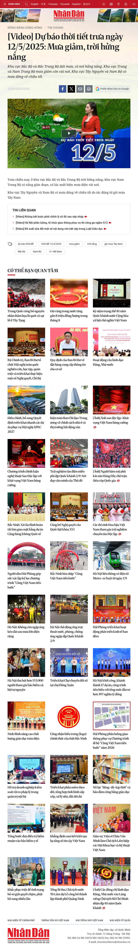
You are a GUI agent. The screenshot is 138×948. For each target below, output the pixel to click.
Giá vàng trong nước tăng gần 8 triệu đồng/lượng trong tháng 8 (69, 315)
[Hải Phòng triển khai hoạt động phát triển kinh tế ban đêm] (111, 609)
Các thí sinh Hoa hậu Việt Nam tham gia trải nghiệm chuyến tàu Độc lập (110, 529)
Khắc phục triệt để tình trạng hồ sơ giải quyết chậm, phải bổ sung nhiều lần (26, 894)
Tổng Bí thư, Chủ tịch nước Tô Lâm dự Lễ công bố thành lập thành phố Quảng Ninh (68, 894)
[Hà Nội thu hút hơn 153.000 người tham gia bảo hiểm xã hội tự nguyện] (26, 662)
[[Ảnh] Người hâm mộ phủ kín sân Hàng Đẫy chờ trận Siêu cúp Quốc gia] (111, 453)
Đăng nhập (134, 4)
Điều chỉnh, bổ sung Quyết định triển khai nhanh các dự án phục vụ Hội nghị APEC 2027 (26, 425)
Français (53, 4)
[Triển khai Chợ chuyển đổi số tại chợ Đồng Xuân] (69, 662)
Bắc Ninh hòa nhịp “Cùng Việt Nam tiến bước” (66, 576)
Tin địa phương (118, 4)
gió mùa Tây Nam (114, 244)
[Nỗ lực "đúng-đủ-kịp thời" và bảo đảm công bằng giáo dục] (111, 769)
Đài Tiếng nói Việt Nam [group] (89, 920)
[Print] (89, 89)
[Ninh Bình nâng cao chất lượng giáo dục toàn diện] (26, 716)
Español (76, 4)
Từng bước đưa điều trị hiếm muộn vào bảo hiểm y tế (26, 838)
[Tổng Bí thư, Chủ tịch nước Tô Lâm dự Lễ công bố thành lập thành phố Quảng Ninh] (69, 871)
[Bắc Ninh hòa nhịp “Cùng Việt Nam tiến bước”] (69, 555)
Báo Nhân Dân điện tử (69, 16)
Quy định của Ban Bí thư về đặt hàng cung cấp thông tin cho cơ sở (68, 364)
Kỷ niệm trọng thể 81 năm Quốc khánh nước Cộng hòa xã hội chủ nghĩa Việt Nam (110, 315)
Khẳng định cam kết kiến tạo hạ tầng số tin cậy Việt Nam (68, 838)
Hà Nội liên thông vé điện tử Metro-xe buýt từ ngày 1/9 (111, 576)
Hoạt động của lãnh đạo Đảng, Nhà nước (108, 362)
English (34, 4)
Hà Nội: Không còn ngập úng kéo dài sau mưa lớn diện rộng (26, 631)
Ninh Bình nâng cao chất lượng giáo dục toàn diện (23, 736)
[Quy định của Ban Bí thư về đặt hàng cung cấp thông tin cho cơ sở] (69, 342)
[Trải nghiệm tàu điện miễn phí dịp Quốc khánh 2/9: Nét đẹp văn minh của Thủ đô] (69, 453)
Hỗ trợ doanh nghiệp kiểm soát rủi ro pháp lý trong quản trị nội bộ (25, 791)
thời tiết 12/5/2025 (51, 244)
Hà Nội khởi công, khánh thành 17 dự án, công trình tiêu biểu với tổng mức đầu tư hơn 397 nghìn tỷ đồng (111, 687)
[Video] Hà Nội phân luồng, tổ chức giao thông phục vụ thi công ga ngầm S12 (62, 222)
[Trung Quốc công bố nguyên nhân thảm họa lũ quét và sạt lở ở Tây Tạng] (26, 293)
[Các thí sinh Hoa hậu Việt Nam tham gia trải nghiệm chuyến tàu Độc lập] (111, 506)
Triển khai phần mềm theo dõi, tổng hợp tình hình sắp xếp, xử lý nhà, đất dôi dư (67, 791)
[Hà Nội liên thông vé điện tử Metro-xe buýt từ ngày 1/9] (111, 555)
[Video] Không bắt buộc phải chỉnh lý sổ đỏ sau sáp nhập (50, 216)
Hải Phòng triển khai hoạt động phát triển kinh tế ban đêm (110, 631)
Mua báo (103, 4)
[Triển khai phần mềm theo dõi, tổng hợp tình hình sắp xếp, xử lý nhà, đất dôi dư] (69, 769)
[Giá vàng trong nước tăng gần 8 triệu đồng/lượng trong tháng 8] (69, 293)
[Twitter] (71, 89)
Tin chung (55, 28)
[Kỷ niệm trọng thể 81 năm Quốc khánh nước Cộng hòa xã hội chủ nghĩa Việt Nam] (111, 293)
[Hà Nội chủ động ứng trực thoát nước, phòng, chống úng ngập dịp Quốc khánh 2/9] (69, 609)
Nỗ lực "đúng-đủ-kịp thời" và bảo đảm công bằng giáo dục (111, 789)
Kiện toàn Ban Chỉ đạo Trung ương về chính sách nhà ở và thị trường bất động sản (68, 422)
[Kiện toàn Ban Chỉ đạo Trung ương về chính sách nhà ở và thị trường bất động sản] (69, 400)
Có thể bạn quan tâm (33, 270)
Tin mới (111, 4)
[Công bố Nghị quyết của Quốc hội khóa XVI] (69, 506)
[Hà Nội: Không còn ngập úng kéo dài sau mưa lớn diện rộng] (26, 609)
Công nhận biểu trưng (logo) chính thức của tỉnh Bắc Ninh (68, 736)
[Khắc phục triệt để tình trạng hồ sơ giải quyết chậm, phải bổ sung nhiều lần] (26, 871)
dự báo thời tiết (26, 244)
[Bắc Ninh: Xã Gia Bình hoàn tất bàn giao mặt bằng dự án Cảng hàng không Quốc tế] (26, 506)
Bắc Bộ (21, 251)
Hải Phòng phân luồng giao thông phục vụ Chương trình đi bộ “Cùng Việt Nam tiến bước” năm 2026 (111, 741)
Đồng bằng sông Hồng (25, 28)
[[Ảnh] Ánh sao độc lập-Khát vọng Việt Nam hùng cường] (111, 400)
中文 (43, 4)
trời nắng (92, 244)
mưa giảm (74, 244)
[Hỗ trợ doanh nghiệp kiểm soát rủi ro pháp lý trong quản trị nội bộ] (26, 769)
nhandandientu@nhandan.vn (113, 941)
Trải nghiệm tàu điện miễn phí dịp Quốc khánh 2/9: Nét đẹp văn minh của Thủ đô (68, 475)
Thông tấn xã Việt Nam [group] (55, 920)
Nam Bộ (37, 251)
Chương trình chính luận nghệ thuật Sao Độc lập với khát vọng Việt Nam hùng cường (25, 478)
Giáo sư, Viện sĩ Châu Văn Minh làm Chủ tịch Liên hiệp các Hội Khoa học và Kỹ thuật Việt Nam (111, 843)
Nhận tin (126, 4)
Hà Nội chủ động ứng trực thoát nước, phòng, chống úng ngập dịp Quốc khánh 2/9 (66, 634)
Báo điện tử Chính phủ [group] (21, 920)
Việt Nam (57, 251)
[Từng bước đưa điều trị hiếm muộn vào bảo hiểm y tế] (26, 818)
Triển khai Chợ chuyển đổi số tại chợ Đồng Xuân (69, 683)
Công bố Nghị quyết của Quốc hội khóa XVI (65, 527)
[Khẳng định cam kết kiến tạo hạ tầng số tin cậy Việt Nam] (69, 818)
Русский (64, 4)
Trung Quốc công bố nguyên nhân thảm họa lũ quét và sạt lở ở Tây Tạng (26, 315)
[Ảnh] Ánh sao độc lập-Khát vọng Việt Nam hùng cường (111, 420)
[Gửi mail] (80, 89)
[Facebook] (62, 89)
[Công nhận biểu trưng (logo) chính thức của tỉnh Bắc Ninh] (69, 716)
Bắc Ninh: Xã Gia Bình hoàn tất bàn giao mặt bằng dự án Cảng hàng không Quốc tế (25, 529)
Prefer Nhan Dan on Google (114, 88)
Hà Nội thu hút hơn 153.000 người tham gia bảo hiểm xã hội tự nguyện (25, 685)
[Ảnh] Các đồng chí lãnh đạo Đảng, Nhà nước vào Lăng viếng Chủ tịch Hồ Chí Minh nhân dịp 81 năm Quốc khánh (111, 899)
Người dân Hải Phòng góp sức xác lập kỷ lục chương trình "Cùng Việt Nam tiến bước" (24, 580)
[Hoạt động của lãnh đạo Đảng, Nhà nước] (111, 342)
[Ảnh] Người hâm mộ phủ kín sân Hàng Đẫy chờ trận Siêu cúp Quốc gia (110, 475)
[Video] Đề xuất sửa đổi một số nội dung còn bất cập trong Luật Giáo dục (59, 228)
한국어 (86, 4)
